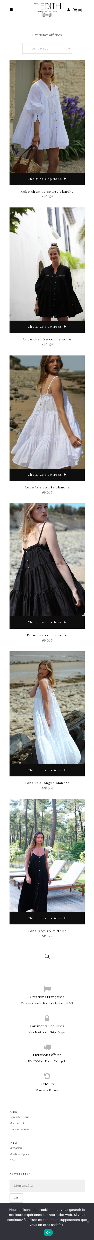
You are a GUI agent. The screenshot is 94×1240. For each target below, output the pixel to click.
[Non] (87, 1221)
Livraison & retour (21, 1129)
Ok (48, 1232)
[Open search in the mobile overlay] (47, 953)
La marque (16, 1147)
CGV (13, 1160)
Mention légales (19, 1154)
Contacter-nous (19, 1117)
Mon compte (17, 1123)
